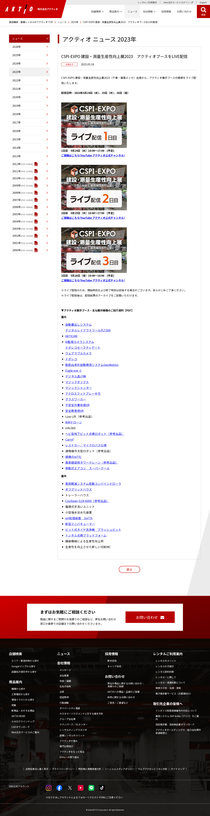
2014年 (16, 148)
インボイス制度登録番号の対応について (176, 710)
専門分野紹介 (66, 746)
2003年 (16, 229)
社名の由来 (65, 686)
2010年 (16, 178)
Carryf (69, 439)
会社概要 (64, 675)
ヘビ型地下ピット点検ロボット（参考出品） (94, 434)
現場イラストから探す (22, 699)
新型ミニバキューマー (80, 524)
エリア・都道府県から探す (25, 660)
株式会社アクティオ (48, 9)
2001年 (16, 243)
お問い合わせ (115, 676)
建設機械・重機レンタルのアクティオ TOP (31, 22)
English (203, 2)
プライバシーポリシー (63, 769)
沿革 (62, 691)
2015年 (16, 139)
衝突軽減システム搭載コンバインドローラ (93, 484)
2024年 (16, 63)
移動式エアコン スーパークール (87, 468)
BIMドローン (73, 422)
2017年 (16, 122)
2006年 (16, 207)
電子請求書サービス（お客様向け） (174, 693)
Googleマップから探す (23, 666)
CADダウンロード (20, 726)
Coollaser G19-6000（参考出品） (87, 501)
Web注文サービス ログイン (177, 2)
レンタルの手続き (165, 666)
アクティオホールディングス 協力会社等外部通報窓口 (178, 731)
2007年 (16, 200)
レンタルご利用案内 (147, 2)
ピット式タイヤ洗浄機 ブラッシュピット (93, 530)
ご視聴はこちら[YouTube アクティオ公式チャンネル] (93, 155)
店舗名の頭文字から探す (24, 671)
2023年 (74, 22)
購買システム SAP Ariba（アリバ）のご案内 (177, 717)
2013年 (16, 156)
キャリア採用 (114, 666)
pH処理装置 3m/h (79, 518)
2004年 (16, 221)
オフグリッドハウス (78, 489)
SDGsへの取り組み (69, 757)
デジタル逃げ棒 (75, 376)
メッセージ (65, 669)
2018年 (16, 114)
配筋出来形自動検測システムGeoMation (91, 365)
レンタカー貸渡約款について (170, 682)
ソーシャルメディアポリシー (119, 769)
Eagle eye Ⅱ (73, 370)
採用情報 (166, 11)
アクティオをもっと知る (72, 751)
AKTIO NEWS (18, 716)
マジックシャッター (78, 388)
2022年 (16, 80)
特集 (13, 705)
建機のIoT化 (73, 457)
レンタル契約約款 (165, 671)
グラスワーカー (75, 399)
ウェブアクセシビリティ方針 (152, 769)
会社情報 (63, 663)
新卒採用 (112, 660)
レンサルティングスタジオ (73, 729)
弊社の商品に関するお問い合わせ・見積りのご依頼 (125, 685)
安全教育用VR (74, 411)
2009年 (16, 185)
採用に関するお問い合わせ (121, 697)
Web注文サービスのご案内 (25, 732)
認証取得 (64, 697)
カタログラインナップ (22, 721)
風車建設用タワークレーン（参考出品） (91, 462)
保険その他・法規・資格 (168, 687)
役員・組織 (65, 680)
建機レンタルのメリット (72, 735)
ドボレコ (71, 359)
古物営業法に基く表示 (36, 769)
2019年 (16, 106)
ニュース (61, 22)
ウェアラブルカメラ (78, 353)
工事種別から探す (20, 694)
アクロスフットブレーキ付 (83, 393)
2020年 (16, 97)
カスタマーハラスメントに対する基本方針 (81, 713)
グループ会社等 (67, 718)
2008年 (16, 193)
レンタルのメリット (166, 660)
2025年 (16, 55)
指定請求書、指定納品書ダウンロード (175, 724)
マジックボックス (77, 382)
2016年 (16, 131)
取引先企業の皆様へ (168, 704)
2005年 (16, 214)
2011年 (16, 171)
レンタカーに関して (166, 677)
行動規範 (64, 702)
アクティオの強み (69, 740)
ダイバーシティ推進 (70, 708)
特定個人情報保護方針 (89, 769)
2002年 (16, 236)
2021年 (16, 89)
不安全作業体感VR (77, 405)
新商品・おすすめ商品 (22, 710)
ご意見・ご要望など (117, 702)
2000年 (16, 250)
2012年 (16, 164)
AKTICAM (71, 336)
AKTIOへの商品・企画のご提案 (123, 691)
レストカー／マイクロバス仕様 (86, 445)
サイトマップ (178, 769)
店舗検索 (15, 654)
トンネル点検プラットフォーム (85, 535)
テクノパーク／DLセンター (74, 724)
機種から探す (18, 688)
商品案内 (15, 682)
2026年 (16, 47)
